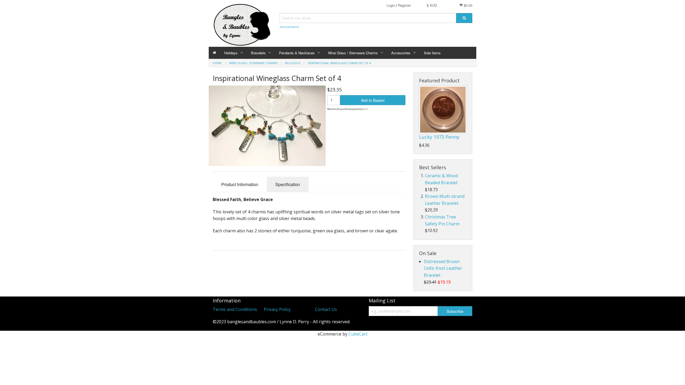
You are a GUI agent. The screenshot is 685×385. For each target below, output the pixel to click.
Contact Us (326, 309)
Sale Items (432, 52)
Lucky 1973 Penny (439, 137)
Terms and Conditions (235, 309)
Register (404, 5)
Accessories (400, 52)
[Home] (214, 53)
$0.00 (467, 5)
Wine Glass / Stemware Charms (353, 52)
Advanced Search (289, 27)
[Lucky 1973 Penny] (443, 110)
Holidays (231, 52)
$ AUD (432, 5)
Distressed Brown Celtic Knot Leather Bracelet (443, 268)
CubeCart (357, 334)
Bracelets (258, 52)
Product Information (239, 184)
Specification (287, 184)
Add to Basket (373, 100)
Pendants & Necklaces (297, 52)
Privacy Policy (277, 309)
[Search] (464, 18)
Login (391, 5)
